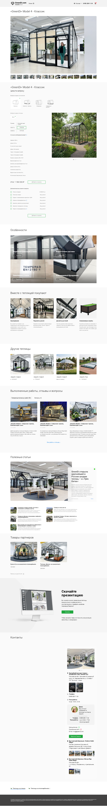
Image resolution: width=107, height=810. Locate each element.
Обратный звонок (76, 736)
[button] (20, 367)
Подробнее (18, 255)
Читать (92, 498)
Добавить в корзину (37, 182)
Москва (78, 3)
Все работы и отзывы (53, 442)
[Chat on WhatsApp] (79, 727)
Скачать (67, 612)
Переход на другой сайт (16, 573)
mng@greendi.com (78, 731)
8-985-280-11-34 (88, 3)
